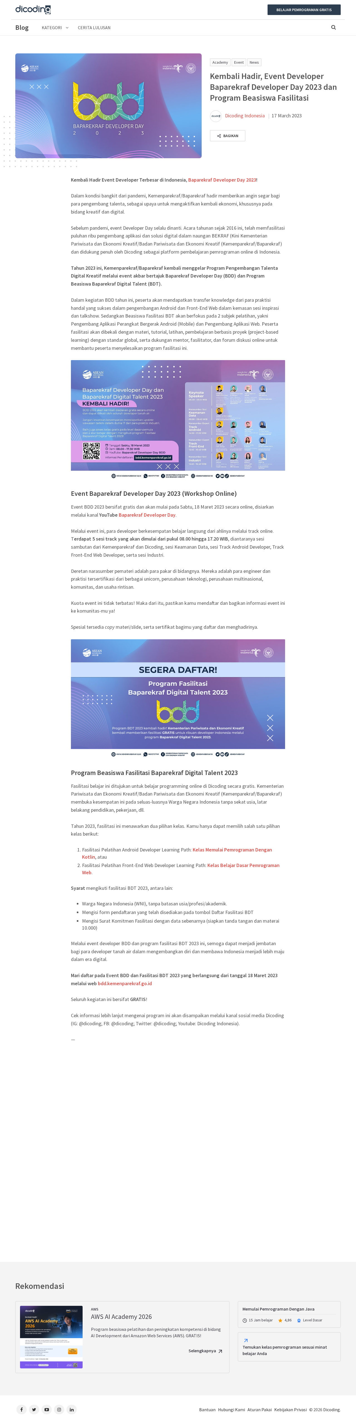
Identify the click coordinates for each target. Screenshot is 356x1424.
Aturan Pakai (260, 1409)
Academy (220, 62)
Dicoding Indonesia (245, 115)
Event (239, 62)
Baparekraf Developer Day (147, 515)
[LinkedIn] (71, 1409)
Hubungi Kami (231, 1409)
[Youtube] (46, 1409)
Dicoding (331, 1409)
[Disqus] (178, 1149)
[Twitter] (34, 1409)
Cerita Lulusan (94, 27)
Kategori (52, 27)
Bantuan (207, 1409)
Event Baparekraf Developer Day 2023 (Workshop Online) (154, 493)
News (254, 62)
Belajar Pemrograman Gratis (304, 9)
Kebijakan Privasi (290, 1409)
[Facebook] (21, 1409)
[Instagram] (59, 1409)
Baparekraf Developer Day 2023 (222, 180)
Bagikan (230, 135)
